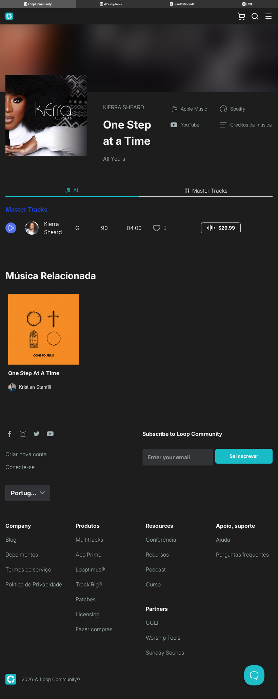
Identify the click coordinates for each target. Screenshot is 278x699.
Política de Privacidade (33, 584)
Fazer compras (94, 629)
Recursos (157, 554)
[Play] (10, 227)
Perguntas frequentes (242, 554)
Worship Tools (163, 637)
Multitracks (89, 539)
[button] (12, 227)
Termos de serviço (28, 569)
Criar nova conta (26, 454)
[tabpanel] (139, 223)
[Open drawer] (268, 16)
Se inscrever (244, 456)
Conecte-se (20, 467)
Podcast (156, 569)
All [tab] (76, 190)
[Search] (255, 16)
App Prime (88, 554)
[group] (221, 227)
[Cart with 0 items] (241, 16)
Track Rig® (89, 584)
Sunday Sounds (165, 652)
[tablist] (139, 191)
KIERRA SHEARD (123, 107)
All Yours (114, 158)
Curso (153, 584)
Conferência (161, 539)
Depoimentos (21, 554)
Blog (10, 539)
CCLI (152, 622)
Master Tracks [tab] (209, 190)
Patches (86, 599)
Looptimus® (90, 569)
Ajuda (223, 539)
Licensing (87, 614)
